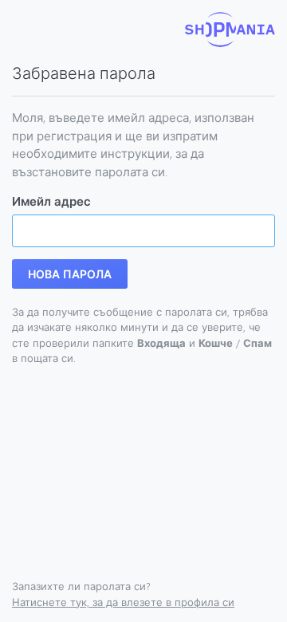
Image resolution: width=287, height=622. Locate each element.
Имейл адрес (51, 201)
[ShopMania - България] (230, 29)
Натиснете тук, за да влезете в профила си (123, 602)
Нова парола (70, 273)
